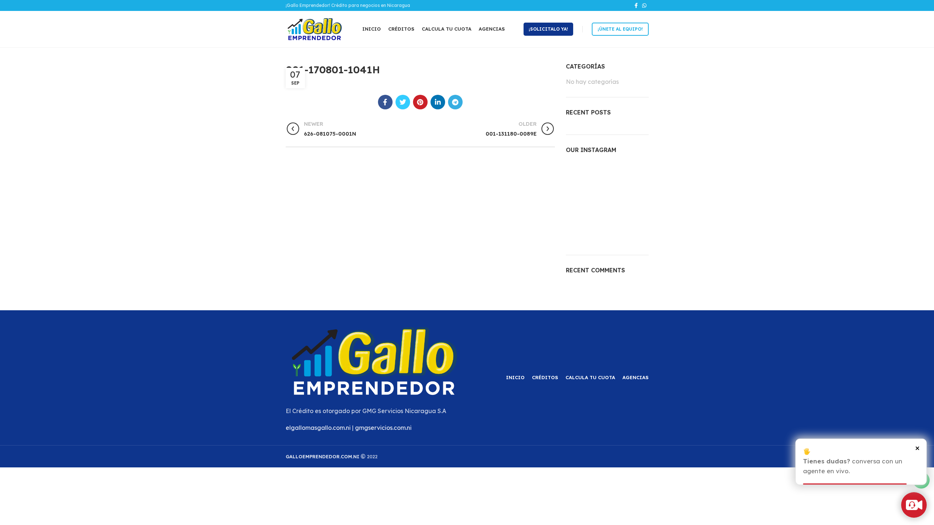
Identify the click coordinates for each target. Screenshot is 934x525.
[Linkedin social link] (438, 102)
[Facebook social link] (636, 5)
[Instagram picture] (579, 174)
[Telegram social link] (455, 102)
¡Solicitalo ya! (548, 29)
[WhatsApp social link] (644, 5)
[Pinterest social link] (420, 102)
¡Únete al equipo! (620, 29)
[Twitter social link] (402, 102)
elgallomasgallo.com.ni (318, 427)
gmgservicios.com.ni (383, 427)
